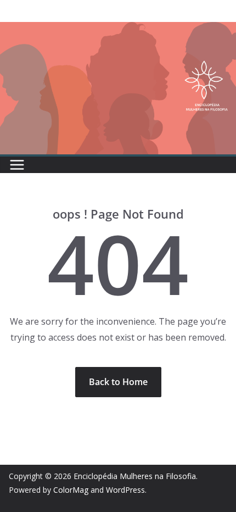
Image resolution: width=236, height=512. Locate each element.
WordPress (125, 490)
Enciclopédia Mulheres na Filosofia (135, 476)
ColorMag (70, 490)
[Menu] (17, 165)
